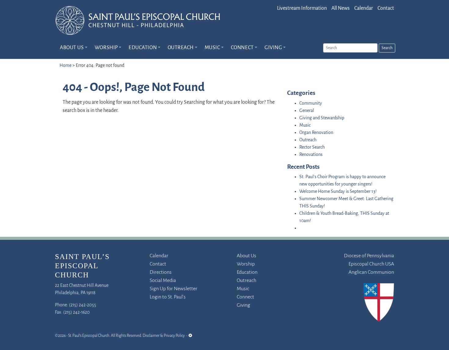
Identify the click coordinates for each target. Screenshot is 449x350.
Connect (242, 48)
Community (310, 103)
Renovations (311, 154)
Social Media (163, 280)
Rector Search (312, 147)
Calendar (363, 8)
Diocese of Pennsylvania (369, 256)
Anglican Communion (371, 272)
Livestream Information (302, 8)
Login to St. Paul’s (168, 297)
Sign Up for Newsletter (173, 289)
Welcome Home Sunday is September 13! (338, 191)
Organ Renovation (316, 132)
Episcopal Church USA (371, 264)
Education (143, 48)
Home (65, 65)
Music (212, 48)
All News (340, 8)
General (306, 110)
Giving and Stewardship (321, 118)
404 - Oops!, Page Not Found (134, 87)
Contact (386, 8)
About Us (72, 48)
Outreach (181, 48)
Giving (273, 48)
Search (386, 48)
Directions (161, 272)
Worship (106, 48)
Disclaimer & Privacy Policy (164, 336)
